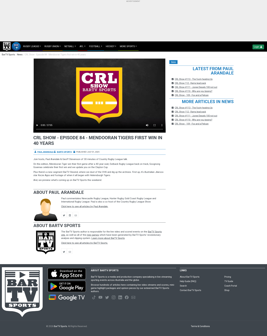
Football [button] (94, 46)
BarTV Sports (8, 54)
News (20, 54)
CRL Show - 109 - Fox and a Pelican (192, 95)
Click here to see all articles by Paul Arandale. (84, 206)
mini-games (93, 235)
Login (257, 47)
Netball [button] (69, 46)
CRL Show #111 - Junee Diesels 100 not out (196, 87)
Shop (226, 290)
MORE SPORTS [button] (127, 46)
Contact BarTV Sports (190, 290)
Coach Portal (230, 286)
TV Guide (228, 281)
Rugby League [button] (31, 46)
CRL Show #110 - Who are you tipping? (193, 91)
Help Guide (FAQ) (188, 281)
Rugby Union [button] (51, 46)
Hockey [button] (110, 46)
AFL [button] (82, 46)
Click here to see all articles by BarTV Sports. (84, 243)
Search (183, 286)
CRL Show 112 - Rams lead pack (190, 83)
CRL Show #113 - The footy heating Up (194, 79)
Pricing (227, 277)
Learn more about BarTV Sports (108, 238)
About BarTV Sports (189, 277)
